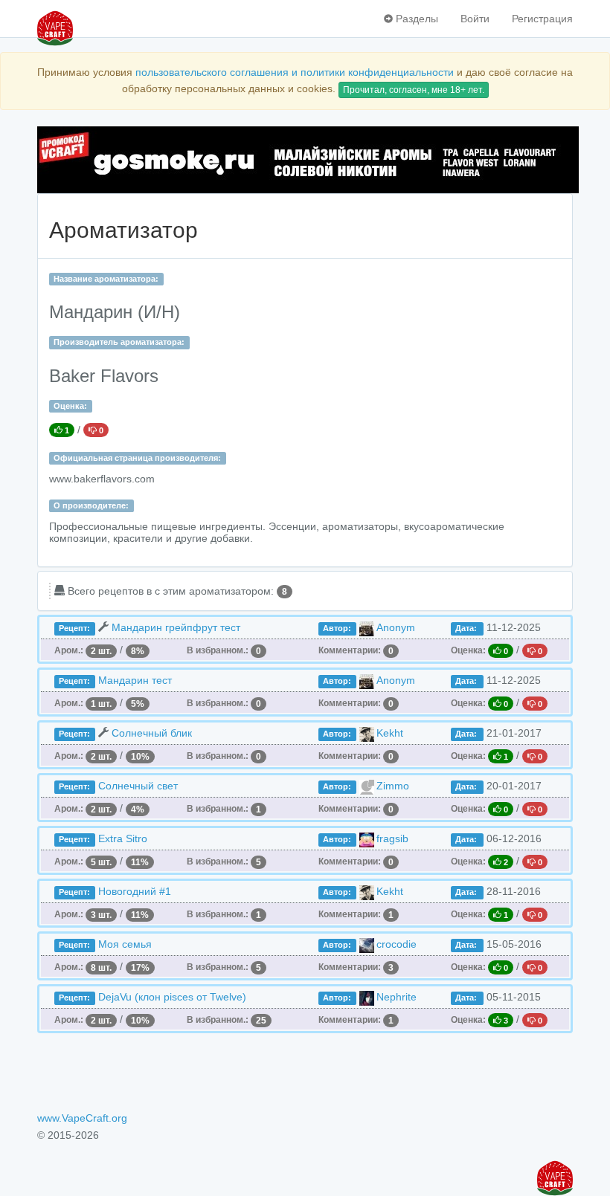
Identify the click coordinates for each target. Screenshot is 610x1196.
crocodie (396, 944)
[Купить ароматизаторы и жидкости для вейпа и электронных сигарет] (305, 159)
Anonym (395, 627)
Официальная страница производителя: (137, 457)
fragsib (392, 838)
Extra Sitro (122, 838)
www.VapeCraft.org (82, 1118)
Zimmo (392, 786)
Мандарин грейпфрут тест (176, 627)
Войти (474, 19)
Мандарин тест (135, 680)
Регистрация (542, 19)
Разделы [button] (415, 19)
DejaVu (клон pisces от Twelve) (172, 997)
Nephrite (396, 997)
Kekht (389, 733)
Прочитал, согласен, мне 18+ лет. (413, 90)
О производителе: (91, 505)
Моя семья (125, 944)
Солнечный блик (152, 733)
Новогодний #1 (134, 891)
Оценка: (70, 405)
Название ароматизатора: (106, 278)
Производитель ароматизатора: (119, 341)
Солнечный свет (138, 786)
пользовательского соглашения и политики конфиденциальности (294, 72)
